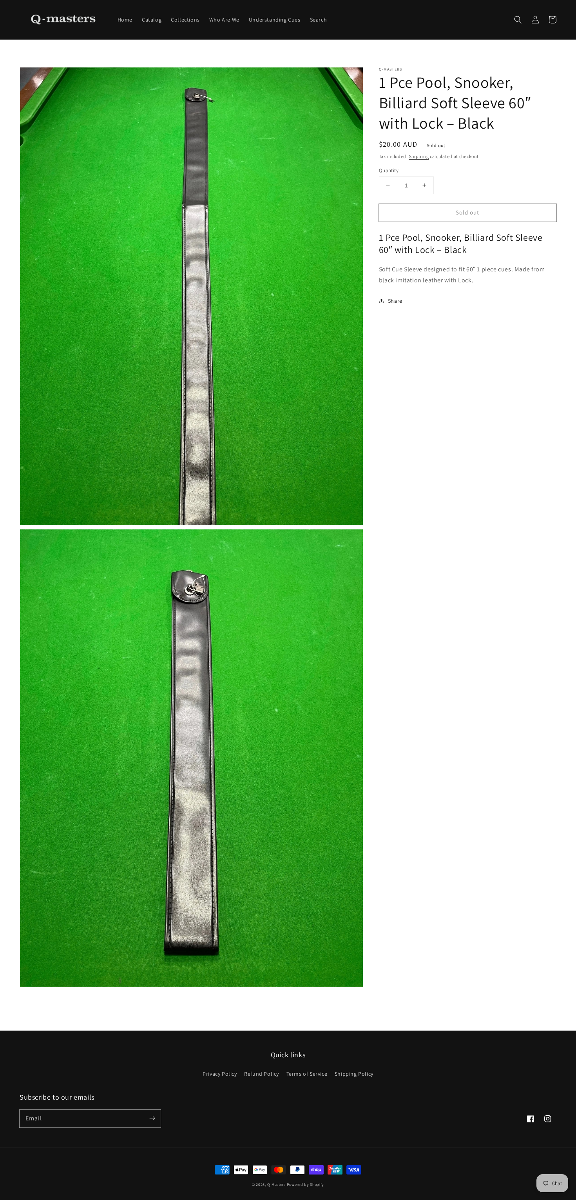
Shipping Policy (354, 1073)
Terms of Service (307, 1073)
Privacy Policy (220, 1073)
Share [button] (395, 300)
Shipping (419, 156)
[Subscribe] (152, 1118)
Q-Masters (277, 1184)
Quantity (388, 170)
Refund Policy (261, 1073)
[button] (518, 19)
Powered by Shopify (305, 1184)
